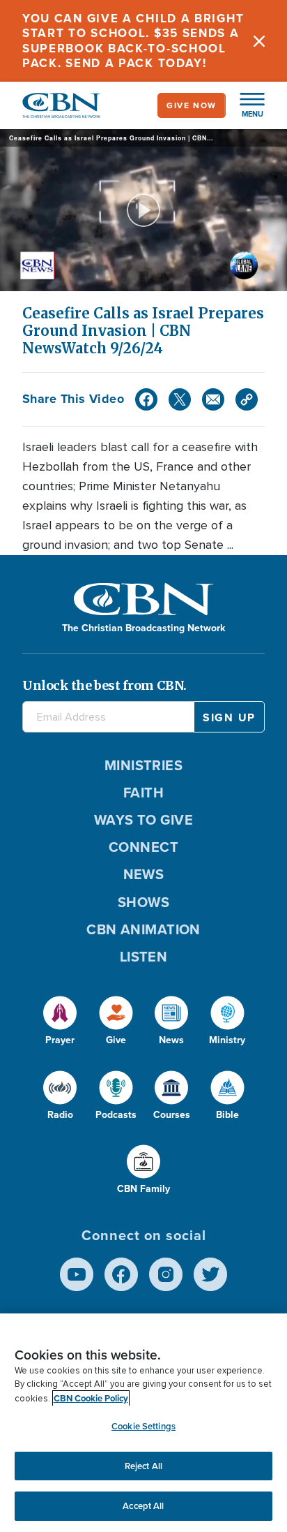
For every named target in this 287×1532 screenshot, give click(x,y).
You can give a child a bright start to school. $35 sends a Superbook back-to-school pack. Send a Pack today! (133, 41)
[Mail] (213, 399)
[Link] (246, 399)
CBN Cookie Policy (91, 1398)
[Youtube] (76, 1274)
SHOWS (143, 902)
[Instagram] (166, 1274)
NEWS (143, 874)
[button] (245, 105)
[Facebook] (146, 399)
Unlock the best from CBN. (104, 685)
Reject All (143, 1466)
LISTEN (144, 956)
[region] (143, 1422)
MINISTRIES (143, 765)
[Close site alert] (259, 41)
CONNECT (143, 847)
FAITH (143, 792)
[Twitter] (180, 399)
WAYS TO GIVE (143, 819)
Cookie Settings (143, 1426)
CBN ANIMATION (143, 929)
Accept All (143, 1505)
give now (191, 105)
